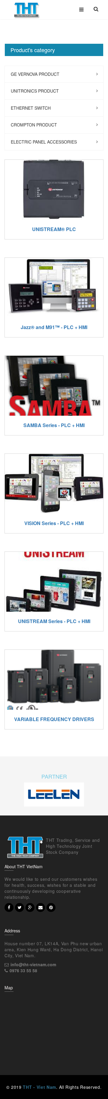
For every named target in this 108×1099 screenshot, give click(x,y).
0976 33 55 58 (23, 970)
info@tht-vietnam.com (33, 964)
